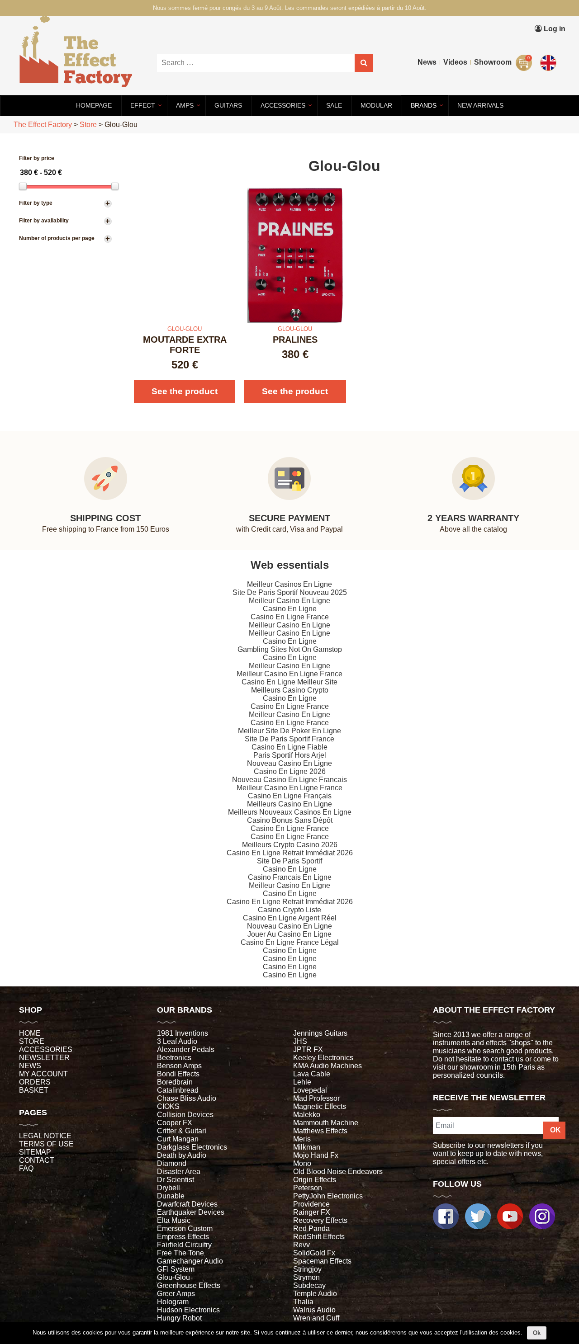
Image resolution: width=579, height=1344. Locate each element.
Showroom (493, 62)
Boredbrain (175, 1082)
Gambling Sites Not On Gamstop (289, 649)
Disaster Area (178, 1171)
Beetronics (174, 1057)
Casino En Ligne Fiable (289, 747)
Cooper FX (174, 1123)
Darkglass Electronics (192, 1147)
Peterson (307, 1188)
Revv (301, 1245)
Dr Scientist (175, 1180)
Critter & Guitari (181, 1131)
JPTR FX (308, 1049)
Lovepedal (310, 1090)
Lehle (302, 1082)
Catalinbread (178, 1090)
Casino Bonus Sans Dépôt (289, 820)
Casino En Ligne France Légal (290, 942)
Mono (302, 1163)
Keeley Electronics (323, 1057)
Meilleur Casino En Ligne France (289, 674)
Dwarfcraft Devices (187, 1204)
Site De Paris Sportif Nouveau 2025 (290, 592)
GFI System (176, 1269)
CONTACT (36, 1160)
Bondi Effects (178, 1074)
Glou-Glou (173, 1277)
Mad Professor (316, 1098)
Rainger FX (311, 1212)
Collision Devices (185, 1114)
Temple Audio (315, 1293)
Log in (553, 29)
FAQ (26, 1168)
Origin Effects (314, 1180)
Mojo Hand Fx (315, 1155)
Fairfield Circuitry (184, 1245)
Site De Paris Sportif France (289, 739)
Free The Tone (180, 1253)
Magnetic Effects (319, 1106)
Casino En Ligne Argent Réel (290, 918)
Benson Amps (179, 1066)
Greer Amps (176, 1293)
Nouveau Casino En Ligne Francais (289, 779)
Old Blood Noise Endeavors (338, 1171)
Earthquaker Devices (190, 1212)
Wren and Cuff (316, 1318)
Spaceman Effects (322, 1261)
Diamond (171, 1163)
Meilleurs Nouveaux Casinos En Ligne (289, 812)
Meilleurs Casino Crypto (289, 690)
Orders (35, 1082)
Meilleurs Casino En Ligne (289, 804)
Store (31, 1041)
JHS (300, 1041)
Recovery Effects (320, 1220)
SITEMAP (35, 1152)
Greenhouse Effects (188, 1285)
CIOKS (168, 1106)
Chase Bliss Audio (186, 1098)
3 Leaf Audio (177, 1041)
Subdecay (309, 1285)
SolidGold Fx (314, 1253)
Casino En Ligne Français (290, 796)
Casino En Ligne (290, 609)
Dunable (171, 1196)
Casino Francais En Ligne (290, 877)
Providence (311, 1204)
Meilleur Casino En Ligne (289, 600)
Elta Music (173, 1220)
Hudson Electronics (188, 1310)
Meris (302, 1139)
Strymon (306, 1277)
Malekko (306, 1114)
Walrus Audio (314, 1310)
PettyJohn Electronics (328, 1196)
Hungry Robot (179, 1318)
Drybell (168, 1188)
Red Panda (311, 1228)
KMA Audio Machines (327, 1066)
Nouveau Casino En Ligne (289, 763)
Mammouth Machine (325, 1123)
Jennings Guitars (320, 1033)
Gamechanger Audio (190, 1261)
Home (30, 1033)
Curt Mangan (178, 1139)
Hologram (173, 1302)
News (427, 62)
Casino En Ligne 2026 (290, 771)
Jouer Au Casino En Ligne (289, 934)
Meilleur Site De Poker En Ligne (289, 731)
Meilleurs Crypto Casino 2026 (289, 845)
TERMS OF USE (46, 1144)
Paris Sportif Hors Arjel (289, 755)
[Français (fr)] (550, 42)
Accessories (45, 1049)
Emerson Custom (185, 1228)
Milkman (306, 1147)
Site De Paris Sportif (289, 861)
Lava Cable (311, 1074)
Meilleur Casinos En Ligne (289, 584)
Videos (455, 62)
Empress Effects (183, 1236)
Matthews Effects (320, 1131)
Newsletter (44, 1057)
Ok (537, 1333)
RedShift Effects (319, 1236)
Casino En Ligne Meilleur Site (289, 682)
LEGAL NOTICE (45, 1136)
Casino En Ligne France (290, 617)
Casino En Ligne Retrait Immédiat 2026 (290, 853)
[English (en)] (550, 61)
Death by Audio (181, 1155)
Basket (33, 1090)
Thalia (303, 1302)
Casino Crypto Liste (289, 910)
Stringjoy (307, 1269)
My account (43, 1074)
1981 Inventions (182, 1033)
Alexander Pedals (185, 1049)
